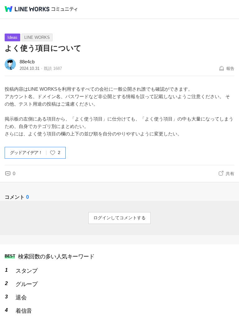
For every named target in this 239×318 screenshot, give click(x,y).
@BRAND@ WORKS (27, 9)
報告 (230, 68)
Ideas (12, 37)
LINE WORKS (37, 37)
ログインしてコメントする (119, 217)
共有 (230, 173)
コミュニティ (64, 9)
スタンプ (26, 271)
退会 (21, 297)
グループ (26, 284)
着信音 (24, 311)
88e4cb (27, 61)
